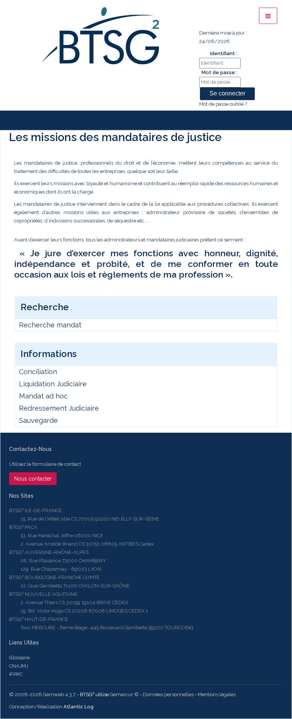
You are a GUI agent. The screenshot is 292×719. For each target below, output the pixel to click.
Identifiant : (223, 53)
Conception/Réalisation (51, 706)
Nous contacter (33, 479)
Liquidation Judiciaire (53, 384)
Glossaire (19, 657)
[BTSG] (100, 35)
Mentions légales (217, 694)
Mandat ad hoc (43, 396)
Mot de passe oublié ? (223, 104)
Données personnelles (168, 694)
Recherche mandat (50, 325)
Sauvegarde (38, 420)
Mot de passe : (219, 72)
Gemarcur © (124, 694)
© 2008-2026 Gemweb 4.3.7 (42, 694)
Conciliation (38, 372)
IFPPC (15, 674)
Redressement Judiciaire (59, 408)
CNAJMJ (18, 666)
